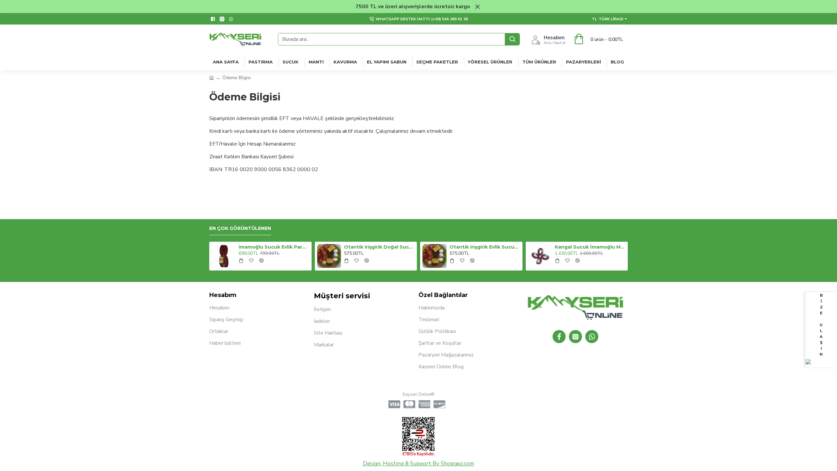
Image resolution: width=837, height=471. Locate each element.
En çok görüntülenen (240, 228)
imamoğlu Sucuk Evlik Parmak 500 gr (274, 247)
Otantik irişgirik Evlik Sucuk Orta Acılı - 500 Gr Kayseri (485, 247)
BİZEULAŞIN (821, 325)
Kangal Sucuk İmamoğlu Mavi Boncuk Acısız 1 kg (590, 247)
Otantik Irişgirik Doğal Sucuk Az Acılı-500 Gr (379, 247)
